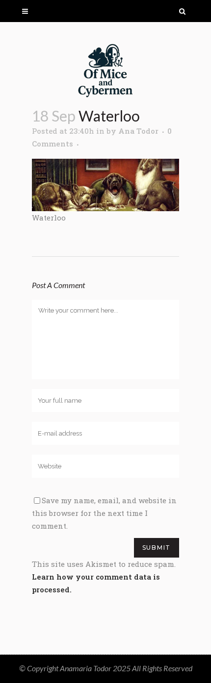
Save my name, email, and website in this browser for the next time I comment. (104, 513)
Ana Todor (138, 131)
